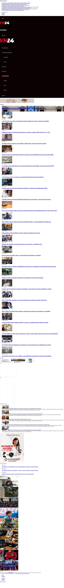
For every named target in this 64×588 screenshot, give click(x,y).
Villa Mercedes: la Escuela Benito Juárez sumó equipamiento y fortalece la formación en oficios (16, 2)
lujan (29, 572)
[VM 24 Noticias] (7, 42)
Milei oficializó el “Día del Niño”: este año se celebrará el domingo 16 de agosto (21, 233)
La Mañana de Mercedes (7, 52)
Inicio (3, 575)
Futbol (24, 572)
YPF (40, 572)
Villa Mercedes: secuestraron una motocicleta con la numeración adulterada (13, 6)
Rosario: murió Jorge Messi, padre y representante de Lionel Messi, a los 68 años (21, 255)
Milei (31, 572)
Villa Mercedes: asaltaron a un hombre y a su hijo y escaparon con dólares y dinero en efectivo (16, 3)
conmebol (21, 572)
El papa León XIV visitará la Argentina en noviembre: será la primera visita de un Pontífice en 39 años (26, 289)
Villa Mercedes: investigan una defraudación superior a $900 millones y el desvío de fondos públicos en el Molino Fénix (19, 8)
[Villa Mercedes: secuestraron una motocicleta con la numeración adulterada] (9, 528)
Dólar (22, 572)
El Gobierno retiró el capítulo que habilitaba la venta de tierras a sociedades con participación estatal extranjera (29, 266)
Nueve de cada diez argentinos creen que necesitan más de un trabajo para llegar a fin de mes (24, 300)
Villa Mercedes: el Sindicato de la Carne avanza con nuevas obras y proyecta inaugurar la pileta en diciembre (25, 408)
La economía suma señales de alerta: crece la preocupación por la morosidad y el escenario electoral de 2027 (28, 165)
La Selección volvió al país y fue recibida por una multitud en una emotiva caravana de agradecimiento (26, 356)
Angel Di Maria (5, 572)
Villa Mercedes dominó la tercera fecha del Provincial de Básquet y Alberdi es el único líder (15, 9)
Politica (32, 572)
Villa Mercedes (6, 57)
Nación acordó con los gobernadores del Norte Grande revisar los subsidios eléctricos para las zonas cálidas (27, 154)
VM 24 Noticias (5, 47)
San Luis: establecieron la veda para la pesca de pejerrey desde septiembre (13, 10)
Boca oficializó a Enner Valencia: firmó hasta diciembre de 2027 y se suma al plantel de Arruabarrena (26, 221)
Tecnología (3, 576)
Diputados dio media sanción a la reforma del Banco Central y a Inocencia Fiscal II (14, 4)
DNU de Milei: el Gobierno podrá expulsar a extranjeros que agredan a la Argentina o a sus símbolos (26, 311)
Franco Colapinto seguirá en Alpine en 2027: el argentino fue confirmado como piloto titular (15, 5)
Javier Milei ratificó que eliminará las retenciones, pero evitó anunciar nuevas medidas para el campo (26, 344)
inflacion (28, 572)
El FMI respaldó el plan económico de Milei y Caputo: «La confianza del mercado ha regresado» (25, 322)
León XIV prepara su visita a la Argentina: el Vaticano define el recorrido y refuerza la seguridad (25, 121)
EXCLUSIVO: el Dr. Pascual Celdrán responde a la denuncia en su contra (20, 419)
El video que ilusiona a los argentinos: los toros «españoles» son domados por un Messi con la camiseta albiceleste (26, 413)
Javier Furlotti (4, 110)
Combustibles (18, 572)
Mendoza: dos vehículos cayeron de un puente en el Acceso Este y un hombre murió (22, 244)
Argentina (5, 80)
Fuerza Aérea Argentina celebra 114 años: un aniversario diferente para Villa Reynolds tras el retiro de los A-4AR (29, 210)
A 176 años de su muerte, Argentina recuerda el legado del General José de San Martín (23, 177)
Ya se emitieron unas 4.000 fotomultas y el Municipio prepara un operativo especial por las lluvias (16, 7)
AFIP (3, 572)
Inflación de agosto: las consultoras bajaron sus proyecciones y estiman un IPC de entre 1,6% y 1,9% (26, 132)
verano (39, 572)
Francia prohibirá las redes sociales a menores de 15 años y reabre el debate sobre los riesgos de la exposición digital (30, 333)
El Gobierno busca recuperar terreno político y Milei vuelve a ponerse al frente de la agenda (24, 143)
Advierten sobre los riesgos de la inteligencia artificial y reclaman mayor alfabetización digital (24, 188)
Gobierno (26, 572)
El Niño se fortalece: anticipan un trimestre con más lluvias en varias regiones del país (22, 277)
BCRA (13, 572)
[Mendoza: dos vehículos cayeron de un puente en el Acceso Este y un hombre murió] (7, 241)
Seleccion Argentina (36, 572)
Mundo (5, 85)
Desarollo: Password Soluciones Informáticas (22, 573)
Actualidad (1, 572)
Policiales (4, 66)
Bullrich (15, 572)
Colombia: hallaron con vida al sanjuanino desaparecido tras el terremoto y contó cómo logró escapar (26, 199)
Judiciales (4, 71)
